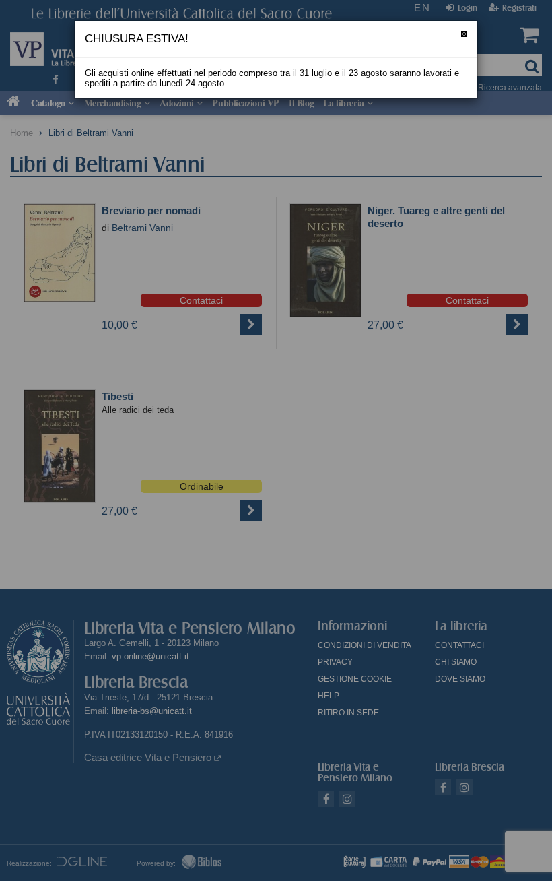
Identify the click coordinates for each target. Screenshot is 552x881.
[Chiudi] (464, 34)
